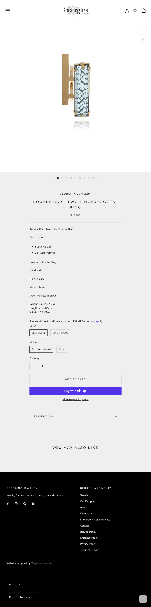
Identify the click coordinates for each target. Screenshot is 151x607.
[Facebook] (7, 503)
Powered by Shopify (21, 597)
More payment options (76, 399)
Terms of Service (89, 550)
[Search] (135, 11)
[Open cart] (143, 10)
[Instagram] (16, 503)
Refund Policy (88, 532)
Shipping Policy (89, 538)
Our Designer (87, 501)
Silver (61, 349)
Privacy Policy (88, 544)
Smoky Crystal (60, 333)
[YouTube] (33, 503)
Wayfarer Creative (41, 563)
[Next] (100, 178)
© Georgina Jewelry (24, 592)
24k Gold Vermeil (41, 349)
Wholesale (86, 513)
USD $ (13, 584)
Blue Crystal (38, 333)
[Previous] (50, 178)
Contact (84, 525)
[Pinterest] (24, 503)
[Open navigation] (8, 10)
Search (84, 495)
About (83, 507)
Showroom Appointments (95, 519)
